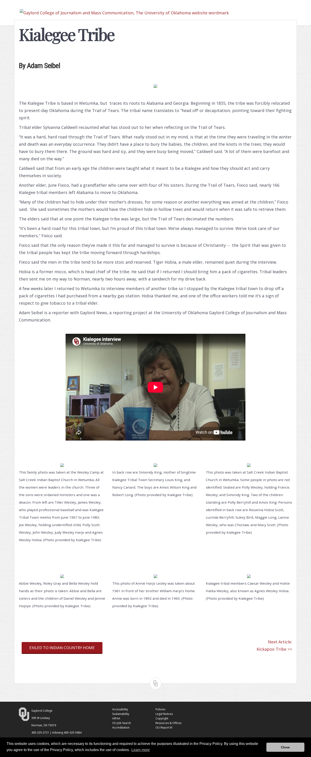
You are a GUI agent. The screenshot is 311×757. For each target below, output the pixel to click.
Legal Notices (164, 714)
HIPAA (116, 718)
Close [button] (285, 747)
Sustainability (120, 714)
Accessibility (120, 709)
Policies (160, 709)
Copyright (162, 718)
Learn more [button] (140, 750)
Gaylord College (41, 711)
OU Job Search (121, 723)
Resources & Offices (168, 723)
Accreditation (121, 727)
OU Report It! (164, 727)
